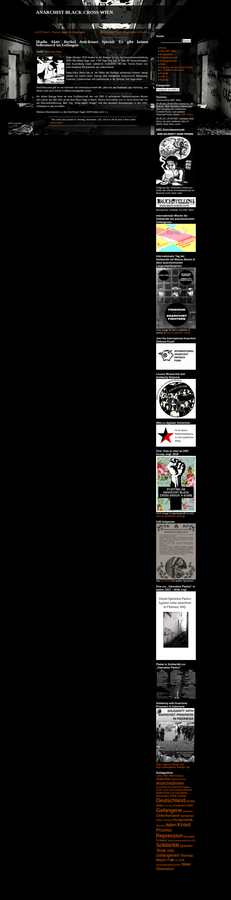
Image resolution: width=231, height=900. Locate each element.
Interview (160, 825)
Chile (173, 795)
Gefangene (169, 810)
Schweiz (161, 840)
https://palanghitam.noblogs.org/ (173, 767)
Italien (171, 825)
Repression (169, 836)
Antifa (171, 790)
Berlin (159, 792)
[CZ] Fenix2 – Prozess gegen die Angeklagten (61, 32)
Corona (181, 795)
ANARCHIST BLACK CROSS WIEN (74, 12)
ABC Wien (169, 775)
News (53, 123)
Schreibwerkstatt (168, 57)
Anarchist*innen (178, 779)
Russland (189, 836)
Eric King (169, 806)
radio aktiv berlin (53, 51)
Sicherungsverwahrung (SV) (182, 840)
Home (163, 47)
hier (106, 112)
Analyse (179, 775)
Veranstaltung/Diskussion (168, 865)
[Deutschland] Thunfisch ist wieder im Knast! (123, 32)
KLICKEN (166, 580)
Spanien (186, 846)
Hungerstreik (183, 820)
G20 (190, 805)
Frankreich (179, 805)
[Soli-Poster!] (175, 761)
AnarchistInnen (170, 783)
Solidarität (167, 845)
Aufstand (179, 790)
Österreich (165, 869)
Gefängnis (188, 811)
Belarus (188, 789)
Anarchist (163, 779)
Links (162, 76)
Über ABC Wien (168, 51)
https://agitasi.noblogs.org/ (170, 764)
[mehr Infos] (186, 114)
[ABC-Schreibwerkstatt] (175, 184)
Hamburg (167, 820)
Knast (184, 824)
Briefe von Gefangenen (176, 793)
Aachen (159, 776)
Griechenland (167, 815)
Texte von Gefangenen (167, 853)
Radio (60, 123)
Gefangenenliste (168, 60)
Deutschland (170, 800)
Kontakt (164, 73)
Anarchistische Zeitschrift (168, 787)
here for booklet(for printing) (170, 516)
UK (176, 860)
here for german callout (178, 332)
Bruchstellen (166, 54)
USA (181, 860)
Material (164, 79)
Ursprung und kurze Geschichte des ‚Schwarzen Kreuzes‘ (175, 68)
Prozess (164, 830)
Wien (186, 864)
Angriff (166, 790)
